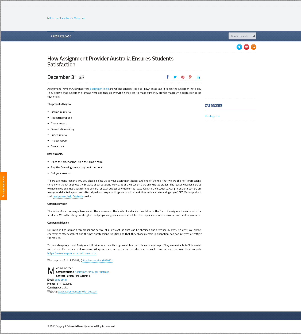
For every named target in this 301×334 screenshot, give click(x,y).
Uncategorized (212, 116)
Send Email (61, 280)
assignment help (99, 89)
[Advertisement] (193, 18)
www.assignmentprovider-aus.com (77, 292)
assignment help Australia (68, 196)
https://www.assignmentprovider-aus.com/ (71, 253)
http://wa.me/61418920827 (97, 260)
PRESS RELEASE (61, 36)
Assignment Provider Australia (92, 272)
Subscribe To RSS (3, 185)
